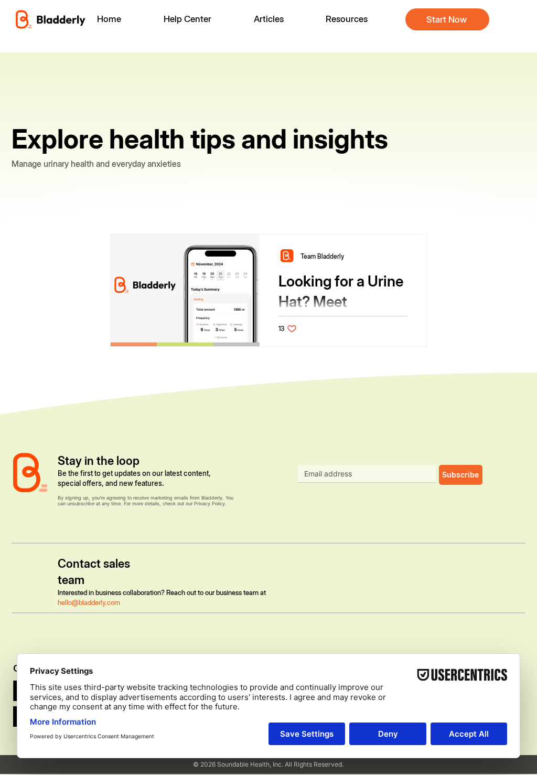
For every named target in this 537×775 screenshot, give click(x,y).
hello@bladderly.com (89, 602)
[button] (354, 19)
